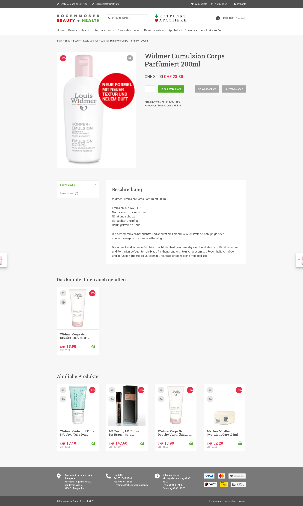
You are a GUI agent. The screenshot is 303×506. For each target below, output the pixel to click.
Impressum (215, 501)
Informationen (102, 30)
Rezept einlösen (154, 30)
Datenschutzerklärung (235, 501)
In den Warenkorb (171, 88)
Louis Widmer (90, 40)
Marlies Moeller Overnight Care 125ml (222, 433)
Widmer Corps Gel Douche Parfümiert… (74, 336)
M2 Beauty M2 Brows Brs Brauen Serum (124, 433)
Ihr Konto (241, 4)
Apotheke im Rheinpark (182, 30)
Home (61, 30)
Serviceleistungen (129, 30)
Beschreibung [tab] (67, 184)
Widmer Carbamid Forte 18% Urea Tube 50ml (77, 433)
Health (85, 30)
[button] (130, 58)
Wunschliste (201, 4)
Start (59, 40)
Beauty (72, 30)
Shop (67, 40)
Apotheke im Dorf (212, 30)
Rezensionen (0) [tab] (69, 193)
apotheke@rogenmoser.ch (134, 485)
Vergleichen (221, 4)
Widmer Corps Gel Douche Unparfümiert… (175, 433)
